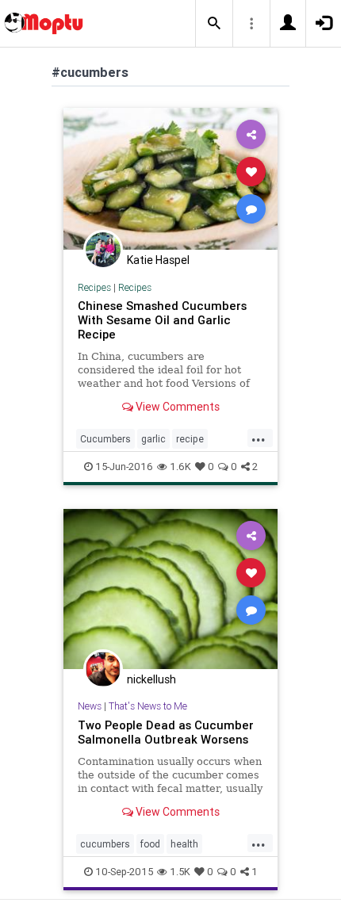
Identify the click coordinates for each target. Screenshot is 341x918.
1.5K (180, 871)
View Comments (176, 407)
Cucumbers (105, 439)
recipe (190, 439)
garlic (153, 439)
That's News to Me (148, 706)
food (150, 844)
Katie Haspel (158, 260)
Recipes (94, 287)
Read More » (170, 178)
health (184, 844)
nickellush (151, 679)
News (90, 706)
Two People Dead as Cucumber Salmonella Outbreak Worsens (166, 732)
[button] (214, 24)
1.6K (180, 466)
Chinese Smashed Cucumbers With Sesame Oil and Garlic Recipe (162, 320)
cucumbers (105, 844)
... (258, 437)
